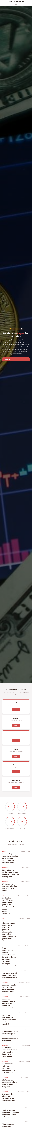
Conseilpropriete (16, 1)
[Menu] (16, 5)
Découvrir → (7, 359)
